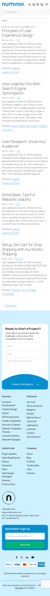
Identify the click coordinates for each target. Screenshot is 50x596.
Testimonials (33, 465)
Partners (31, 473)
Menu (4, 20)
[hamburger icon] (46, 4)
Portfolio (31, 461)
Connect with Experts (22, 384)
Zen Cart (31, 402)
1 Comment (7, 129)
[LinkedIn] (27, 557)
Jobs (29, 469)
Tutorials (16, 289)
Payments (7, 465)
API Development (10, 416)
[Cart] (41, 4)
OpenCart (32, 421)
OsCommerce (34, 436)
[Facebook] (16, 557)
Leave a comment (10, 72)
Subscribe (25, 544)
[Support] (33, 4)
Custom (31, 432)
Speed (5, 413)
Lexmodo (31, 429)
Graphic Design (9, 409)
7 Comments (8, 293)
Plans (4, 469)
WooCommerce (34, 405)
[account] (38, 4)
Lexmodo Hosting (10, 435)
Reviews (6, 480)
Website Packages (11, 439)
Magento (31, 409)
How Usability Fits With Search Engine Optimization (21, 88)
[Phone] (29, 4)
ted (18, 40)
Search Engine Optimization (25, 125)
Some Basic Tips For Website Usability (19, 197)
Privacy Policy (8, 484)
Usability (16, 68)
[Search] (25, 12)
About (30, 453)
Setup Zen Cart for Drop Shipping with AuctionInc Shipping (22, 249)
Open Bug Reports (11, 457)
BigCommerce (34, 417)
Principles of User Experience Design (17, 33)
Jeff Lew (19, 259)
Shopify (30, 413)
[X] (22, 557)
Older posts (11, 305)
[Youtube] (32, 557)
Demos (5, 461)
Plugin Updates (9, 453)
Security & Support (11, 424)
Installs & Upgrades (11, 420)
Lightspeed (32, 425)
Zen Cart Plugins (28, 289)
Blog (29, 457)
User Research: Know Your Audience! (24, 144)
